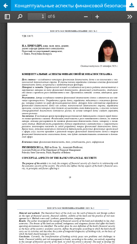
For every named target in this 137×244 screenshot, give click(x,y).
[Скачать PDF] (131, 5)
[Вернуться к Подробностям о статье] (5, 5)
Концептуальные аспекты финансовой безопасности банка (76, 5)
